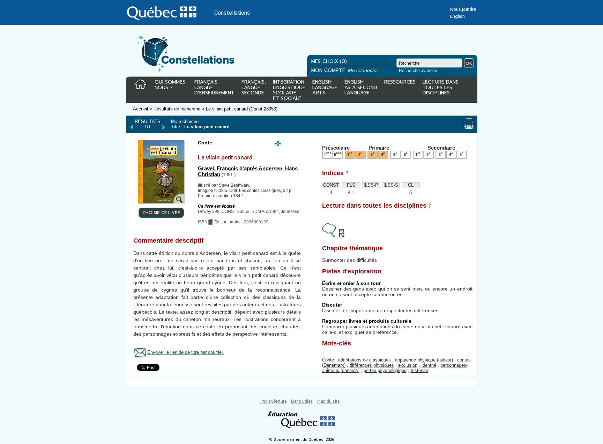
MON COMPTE (345, 70)
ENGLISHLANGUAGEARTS (324, 87)
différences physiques (372, 365)
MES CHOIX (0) (329, 61)
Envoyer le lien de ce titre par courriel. (185, 352)
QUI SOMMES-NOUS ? (171, 85)
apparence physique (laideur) (424, 360)
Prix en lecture (273, 401)
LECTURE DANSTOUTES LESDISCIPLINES (441, 87)
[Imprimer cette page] (469, 123)
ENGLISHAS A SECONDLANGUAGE (360, 87)
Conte (328, 360)
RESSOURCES (400, 82)
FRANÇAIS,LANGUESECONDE (253, 87)
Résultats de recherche (177, 109)
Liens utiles (302, 401)
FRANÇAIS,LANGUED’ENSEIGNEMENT (214, 87)
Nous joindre (463, 9)
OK (469, 63)
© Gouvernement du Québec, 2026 (301, 439)
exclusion (407, 365)
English (457, 16)
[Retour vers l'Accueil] (140, 84)
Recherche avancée (418, 70)
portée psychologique (385, 370)
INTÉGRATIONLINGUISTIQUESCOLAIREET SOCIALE (289, 88)
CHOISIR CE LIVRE (161, 212)
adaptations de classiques (364, 360)
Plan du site (328, 401)
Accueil (140, 109)
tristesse (419, 370)
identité (429, 365)
